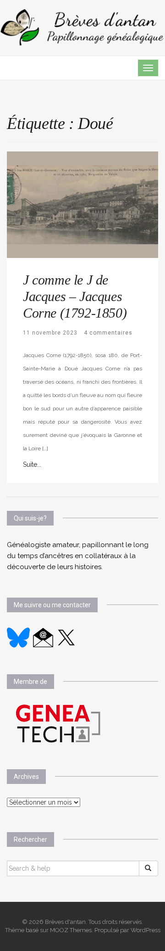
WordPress (145, 930)
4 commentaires (108, 333)
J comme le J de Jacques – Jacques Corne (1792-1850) (74, 296)
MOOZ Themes (71, 930)
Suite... (32, 464)
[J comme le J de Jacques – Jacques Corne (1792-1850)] (82, 203)
